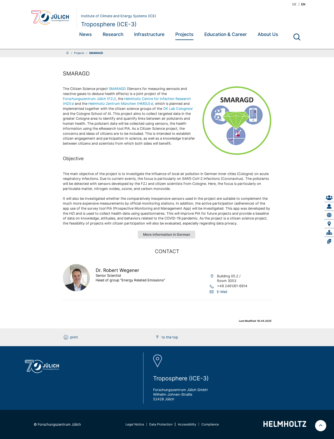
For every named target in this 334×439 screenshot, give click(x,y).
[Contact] (329, 197)
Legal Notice (134, 424)
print (74, 337)
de (294, 4)
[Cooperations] (329, 215)
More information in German (166, 234)
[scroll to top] (320, 425)
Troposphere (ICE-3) (109, 24)
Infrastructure (149, 34)
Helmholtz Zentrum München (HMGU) (119, 104)
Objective (73, 158)
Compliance (210, 424)
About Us (268, 34)
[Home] (67, 53)
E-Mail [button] (222, 292)
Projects (184, 34)
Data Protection (160, 424)
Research (113, 34)
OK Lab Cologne (176, 109)
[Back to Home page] (52, 17)
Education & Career (225, 34)
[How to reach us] (329, 224)
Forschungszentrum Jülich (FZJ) (89, 99)
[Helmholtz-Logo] (284, 426)
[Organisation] (329, 232)
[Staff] (329, 206)
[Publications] (329, 241)
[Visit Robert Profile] (76, 290)
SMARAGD (117, 89)
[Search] (296, 36)
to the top (170, 337)
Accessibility (187, 424)
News (85, 34)
